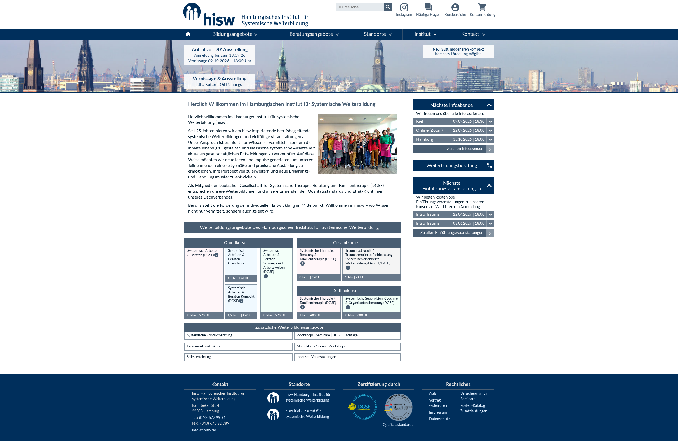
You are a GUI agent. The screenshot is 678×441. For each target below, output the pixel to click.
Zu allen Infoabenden (470, 149)
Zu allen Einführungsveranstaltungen (456, 233)
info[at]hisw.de (204, 430)
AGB (432, 393)
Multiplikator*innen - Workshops (321, 346)
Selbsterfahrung (199, 357)
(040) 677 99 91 (212, 418)
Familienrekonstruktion (204, 346)
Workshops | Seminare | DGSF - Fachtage (327, 335)
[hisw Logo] (245, 15)
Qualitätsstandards (398, 425)
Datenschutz (439, 419)
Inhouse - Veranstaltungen (316, 357)
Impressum (438, 412)
